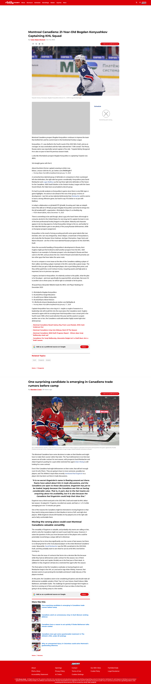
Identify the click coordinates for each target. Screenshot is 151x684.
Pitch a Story (35, 671)
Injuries (59, 2)
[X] (136, 2)
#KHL (34, 158)
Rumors (40, 655)
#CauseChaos (37, 285)
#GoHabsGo (43, 156)
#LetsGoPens (38, 295)
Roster (53, 2)
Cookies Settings (78, 674)
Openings (58, 668)
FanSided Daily (113, 668)
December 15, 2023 (57, 213)
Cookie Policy (95, 671)
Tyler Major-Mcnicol (38, 40)
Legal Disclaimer (114, 671)
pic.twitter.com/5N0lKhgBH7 (62, 171)
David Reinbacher (51, 546)
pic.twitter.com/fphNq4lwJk (65, 302)
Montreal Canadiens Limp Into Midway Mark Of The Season (55, 330)
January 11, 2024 (65, 304)
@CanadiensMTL (40, 210)
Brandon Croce (36, 389)
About (33, 668)
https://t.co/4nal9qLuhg (73, 210)
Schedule (37, 2)
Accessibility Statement (39, 674)
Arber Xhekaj (79, 462)
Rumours (30, 2)
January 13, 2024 (65, 173)
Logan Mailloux (48, 182)
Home (34, 368)
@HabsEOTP (54, 205)
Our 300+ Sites (96, 668)
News (23, 2)
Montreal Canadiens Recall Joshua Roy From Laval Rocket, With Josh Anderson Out (59, 326)
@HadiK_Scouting (66, 205)
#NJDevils (38, 302)
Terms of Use (76, 671)
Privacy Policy (60, 671)
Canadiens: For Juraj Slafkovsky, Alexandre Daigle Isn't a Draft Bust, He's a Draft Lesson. (60, 339)
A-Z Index (58, 674)
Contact (74, 668)
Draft (34, 360)
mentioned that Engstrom (74, 473)
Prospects (41, 360)
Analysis (48, 360)
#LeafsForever (38, 297)
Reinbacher (76, 196)
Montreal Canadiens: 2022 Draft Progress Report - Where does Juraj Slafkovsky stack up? (58, 334)
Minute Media (22, 679)
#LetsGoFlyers (38, 300)
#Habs (49, 208)
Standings (45, 2)
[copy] (42, 44)
